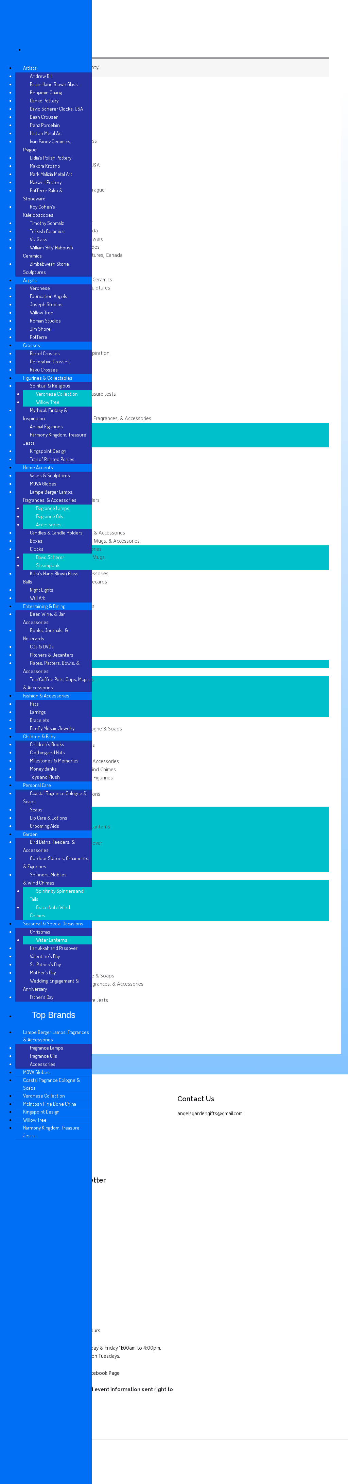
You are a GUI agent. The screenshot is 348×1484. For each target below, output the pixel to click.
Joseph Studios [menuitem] (46, 304)
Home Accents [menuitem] (38, 467)
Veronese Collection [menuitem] (57, 394)
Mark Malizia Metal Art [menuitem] (51, 174)
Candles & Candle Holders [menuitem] (56, 532)
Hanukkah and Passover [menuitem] (53, 948)
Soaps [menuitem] (36, 809)
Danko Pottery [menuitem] (44, 100)
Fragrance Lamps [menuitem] (52, 508)
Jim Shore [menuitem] (40, 329)
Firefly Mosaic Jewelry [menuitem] (52, 728)
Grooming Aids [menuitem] (44, 826)
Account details (31, 1146)
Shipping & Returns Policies (43, 1115)
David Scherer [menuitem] (50, 557)
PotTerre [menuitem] (38, 337)
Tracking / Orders (33, 1136)
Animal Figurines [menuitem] (46, 426)
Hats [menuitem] (34, 703)
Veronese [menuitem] (40, 288)
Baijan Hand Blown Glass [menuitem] (54, 84)
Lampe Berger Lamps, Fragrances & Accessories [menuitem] (56, 1036)
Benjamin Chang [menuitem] (46, 92)
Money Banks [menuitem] (43, 768)
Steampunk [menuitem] (47, 565)
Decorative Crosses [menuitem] (50, 361)
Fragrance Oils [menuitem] (49, 516)
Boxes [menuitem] (36, 541)
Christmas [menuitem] (40, 931)
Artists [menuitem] (30, 68)
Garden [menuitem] (30, 834)
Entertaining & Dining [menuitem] (44, 606)
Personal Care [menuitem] (37, 785)
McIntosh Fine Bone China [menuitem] (49, 1104)
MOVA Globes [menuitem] (43, 483)
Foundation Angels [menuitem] (48, 296)
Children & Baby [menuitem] (39, 736)
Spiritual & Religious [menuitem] (50, 385)
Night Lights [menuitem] (41, 590)
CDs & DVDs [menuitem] (42, 646)
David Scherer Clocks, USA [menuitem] (56, 108)
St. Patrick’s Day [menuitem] (45, 964)
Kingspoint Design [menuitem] (48, 451)
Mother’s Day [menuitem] (43, 972)
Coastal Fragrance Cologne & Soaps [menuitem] (51, 1084)
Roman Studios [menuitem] (45, 320)
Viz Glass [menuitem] (38, 239)
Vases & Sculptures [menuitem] (50, 475)
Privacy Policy (28, 1125)
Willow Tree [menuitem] (41, 312)
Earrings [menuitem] (38, 712)
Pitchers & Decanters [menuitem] (51, 655)
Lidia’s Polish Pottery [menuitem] (50, 157)
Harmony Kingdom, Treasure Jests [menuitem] (51, 1131)
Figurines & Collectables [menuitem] (47, 378)
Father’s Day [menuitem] (41, 997)
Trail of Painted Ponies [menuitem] (52, 459)
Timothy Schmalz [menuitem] (47, 223)
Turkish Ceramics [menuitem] (47, 231)
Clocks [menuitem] (37, 549)
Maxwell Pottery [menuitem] (46, 182)
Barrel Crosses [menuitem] (45, 353)
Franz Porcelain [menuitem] (45, 125)
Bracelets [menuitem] (39, 720)
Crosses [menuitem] (31, 345)
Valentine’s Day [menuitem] (45, 956)
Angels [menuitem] (30, 280)
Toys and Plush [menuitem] (45, 777)
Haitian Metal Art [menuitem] (46, 133)
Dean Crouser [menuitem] (44, 117)
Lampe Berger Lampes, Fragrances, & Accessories (96, 419)
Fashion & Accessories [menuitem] (46, 695)
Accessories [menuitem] (49, 524)
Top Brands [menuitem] (53, 1015)
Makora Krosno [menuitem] (45, 166)
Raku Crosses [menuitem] (44, 369)
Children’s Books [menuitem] (47, 744)
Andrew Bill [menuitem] (41, 76)
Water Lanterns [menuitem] (51, 940)
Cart (18, 1157)
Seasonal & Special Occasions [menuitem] (53, 923)
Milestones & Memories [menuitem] (54, 760)
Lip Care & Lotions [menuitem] (48, 817)
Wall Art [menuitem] (37, 598)
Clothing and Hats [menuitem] (47, 752)
